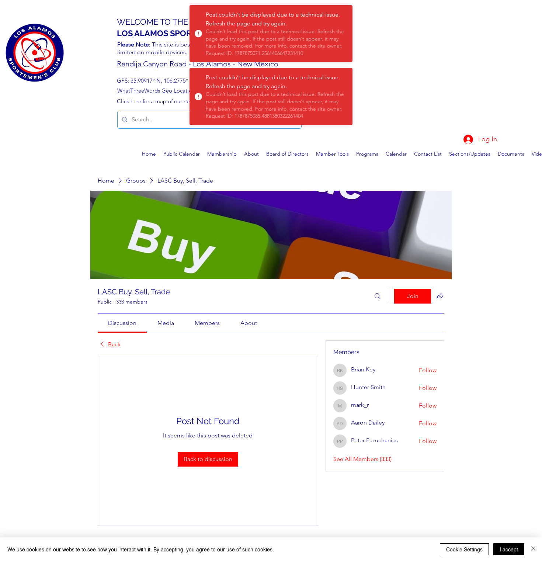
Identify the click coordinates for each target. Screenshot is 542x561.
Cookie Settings (464, 549)
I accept (509, 549)
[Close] (533, 549)
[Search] (377, 296)
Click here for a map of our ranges (158, 101)
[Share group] (439, 295)
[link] (122, 322)
